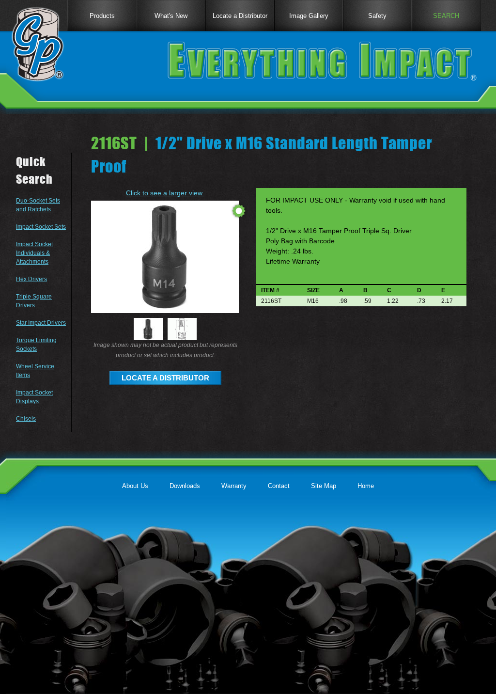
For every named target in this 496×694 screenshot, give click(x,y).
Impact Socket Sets (41, 226)
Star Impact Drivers (41, 322)
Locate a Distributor (240, 15)
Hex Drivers (31, 279)
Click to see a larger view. (165, 193)
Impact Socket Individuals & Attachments (34, 253)
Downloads (185, 485)
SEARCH (446, 15)
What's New (171, 15)
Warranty (234, 485)
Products (102, 15)
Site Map (323, 485)
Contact (279, 485)
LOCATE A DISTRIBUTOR (165, 378)
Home (365, 485)
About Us (135, 485)
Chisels (26, 418)
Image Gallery (308, 15)
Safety (377, 15)
